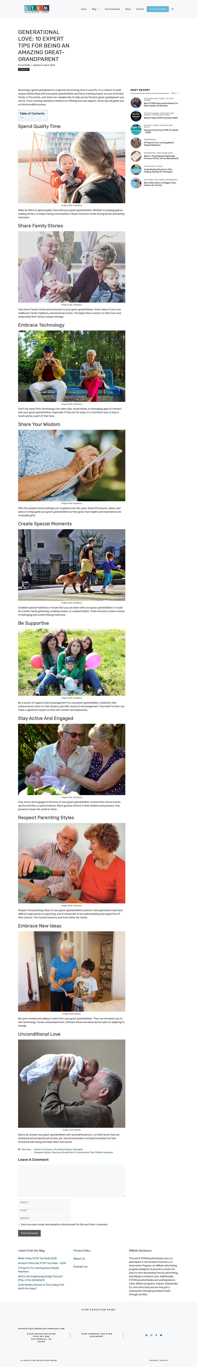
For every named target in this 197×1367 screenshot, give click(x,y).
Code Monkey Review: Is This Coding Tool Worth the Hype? (158, 170)
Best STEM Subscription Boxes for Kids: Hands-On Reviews (161, 104)
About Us (79, 1258)
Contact (140, 9)
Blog (94, 9)
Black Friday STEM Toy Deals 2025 (161, 118)
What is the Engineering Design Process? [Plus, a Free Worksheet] (161, 157)
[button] (172, 9)
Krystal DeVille (24, 65)
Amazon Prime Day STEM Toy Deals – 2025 (42, 1263)
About (128, 9)
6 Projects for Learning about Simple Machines (159, 143)
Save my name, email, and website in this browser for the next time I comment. (64, 1224)
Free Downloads (112, 9)
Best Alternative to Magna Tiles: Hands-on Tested (160, 184)
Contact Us (80, 1266)
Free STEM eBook (158, 9)
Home (84, 9)
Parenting (23, 69)
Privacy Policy (81, 1250)
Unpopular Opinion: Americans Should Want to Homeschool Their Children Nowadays (73, 1152)
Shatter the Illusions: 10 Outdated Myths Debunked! (58, 1149)
